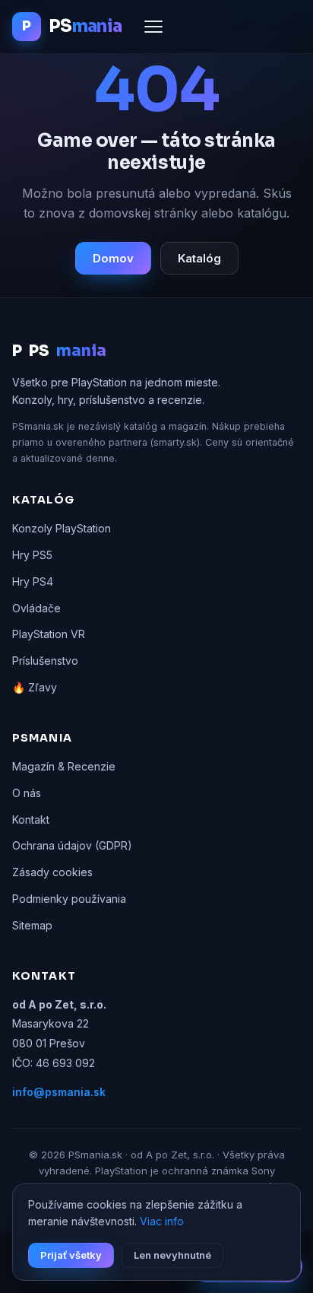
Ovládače (36, 608)
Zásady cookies (52, 872)
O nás (26, 792)
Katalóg (199, 258)
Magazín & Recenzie (63, 766)
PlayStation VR (48, 633)
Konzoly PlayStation (61, 528)
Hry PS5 (32, 554)
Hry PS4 (32, 581)
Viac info (162, 1221)
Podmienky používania (69, 898)
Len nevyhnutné (172, 1255)
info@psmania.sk (59, 1091)
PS (59, 351)
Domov (113, 258)
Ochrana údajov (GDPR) (72, 845)
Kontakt (30, 819)
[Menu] (153, 26)
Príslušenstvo (45, 660)
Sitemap (32, 925)
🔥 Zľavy (34, 687)
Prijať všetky (71, 1255)
